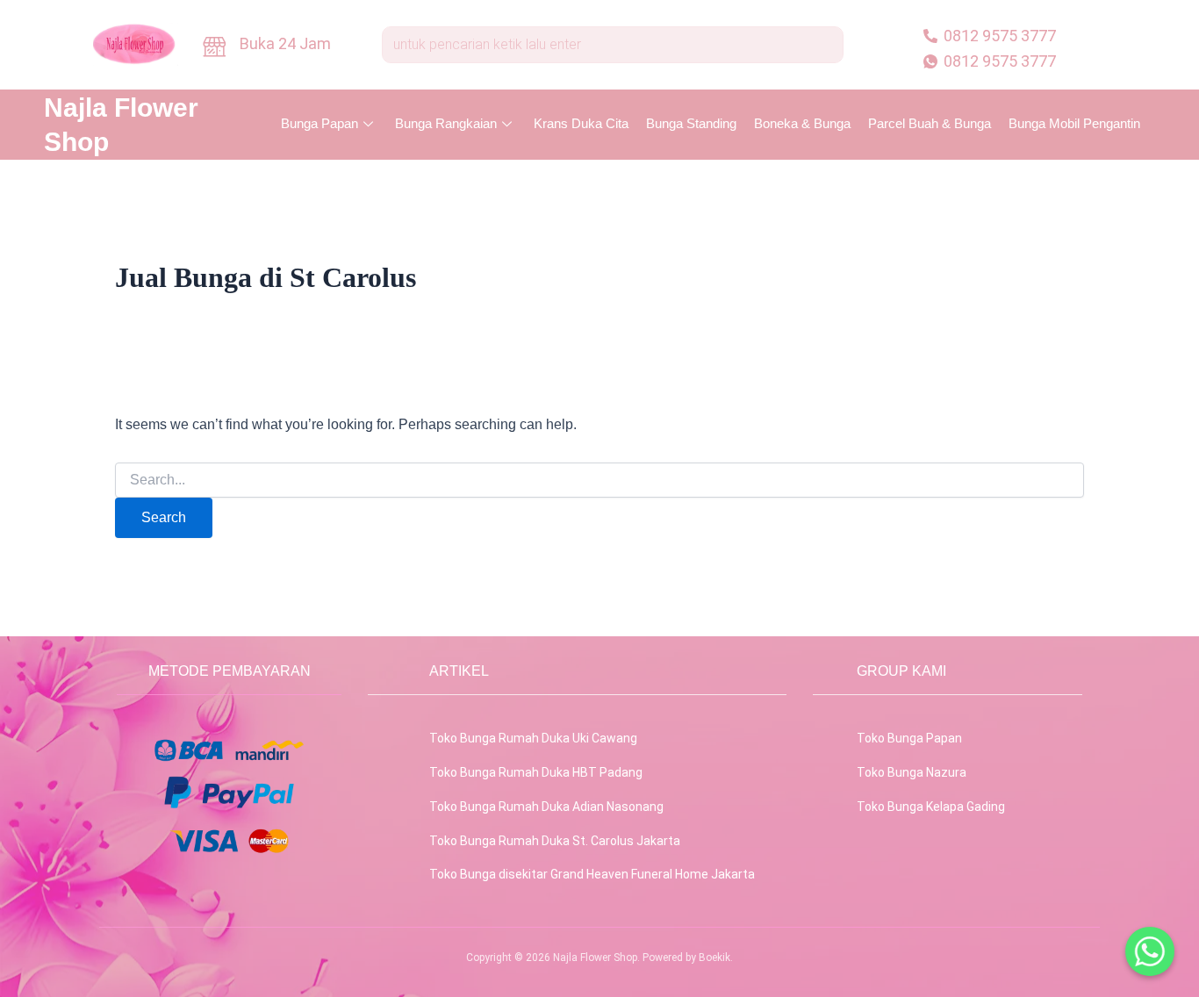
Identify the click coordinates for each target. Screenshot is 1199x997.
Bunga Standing (691, 123)
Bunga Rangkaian (446, 123)
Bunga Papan (319, 123)
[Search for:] (599, 480)
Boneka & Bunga (802, 123)
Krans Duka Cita (581, 123)
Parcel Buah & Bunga (929, 123)
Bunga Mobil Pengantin (1074, 123)
